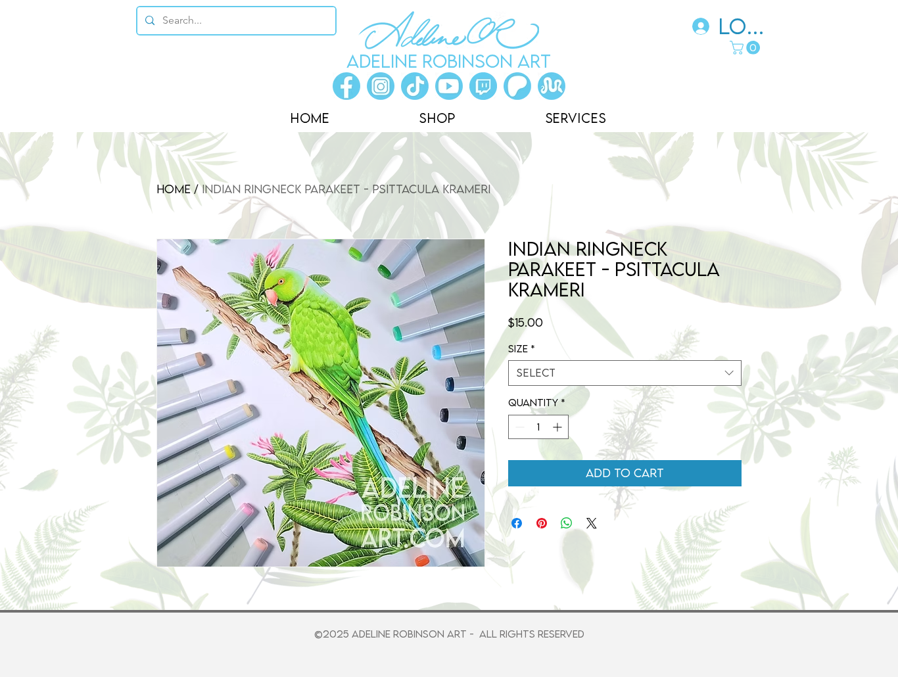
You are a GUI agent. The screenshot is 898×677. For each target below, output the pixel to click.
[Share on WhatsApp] (567, 523)
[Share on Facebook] (517, 523)
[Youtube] (449, 86)
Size (521, 348)
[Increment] (558, 426)
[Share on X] (592, 523)
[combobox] (625, 373)
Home (173, 189)
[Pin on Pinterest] (542, 523)
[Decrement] (518, 426)
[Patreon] (517, 86)
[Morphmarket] (551, 86)
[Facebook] (346, 86)
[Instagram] (380, 86)
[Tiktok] (415, 86)
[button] (746, 48)
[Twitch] (483, 86)
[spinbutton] (538, 426)
